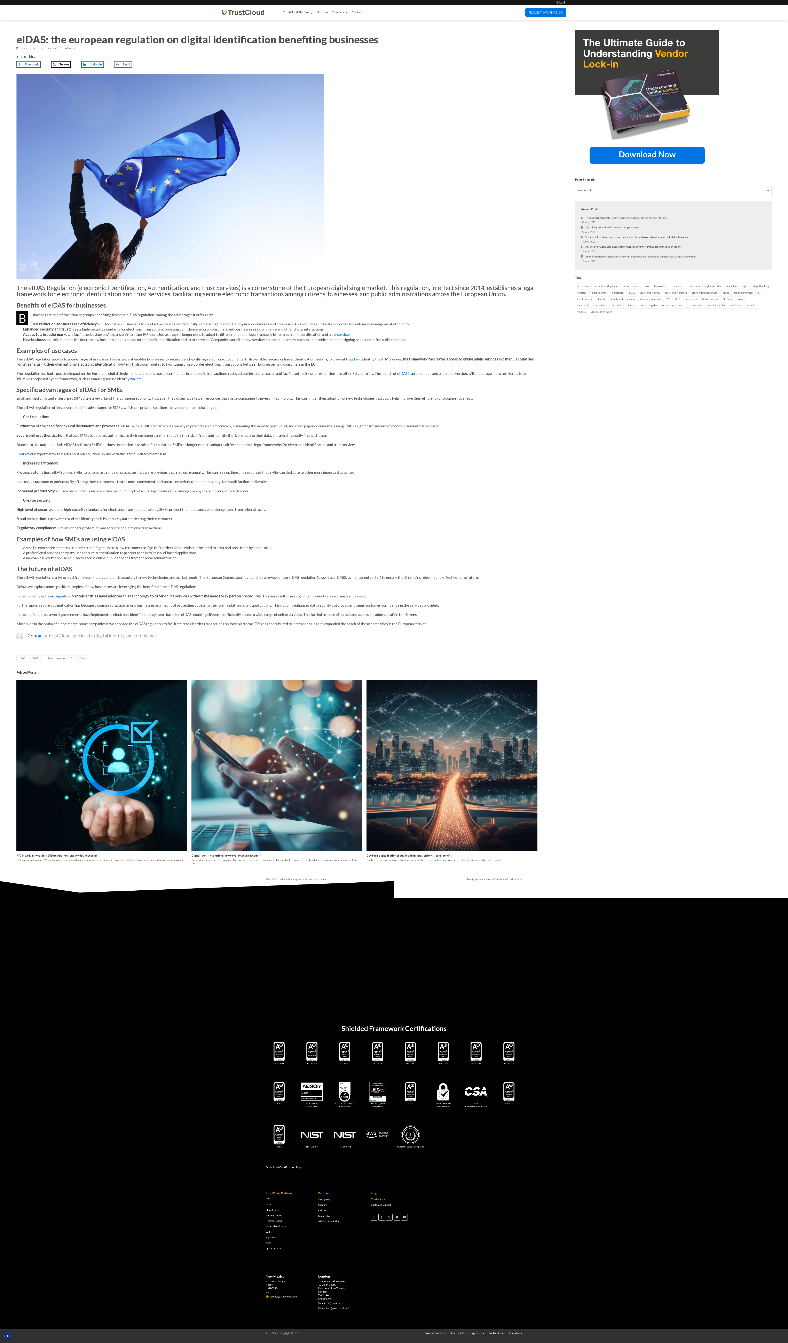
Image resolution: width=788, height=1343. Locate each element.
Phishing (727, 299)
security (616, 305)
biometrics (660, 286)
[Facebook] (381, 1217)
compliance (694, 286)
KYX (268, 1198)
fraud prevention (743, 292)
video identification (601, 311)
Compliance (515, 1333)
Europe (83, 658)
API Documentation (329, 1221)
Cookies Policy (497, 1333)
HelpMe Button (274, 1220)
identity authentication (622, 299)
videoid (751, 305)
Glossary (70, 48)
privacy (741, 299)
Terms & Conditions (436, 1333)
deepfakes (731, 286)
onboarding (691, 299)
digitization (618, 292)
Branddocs (677, 286)
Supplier (652, 305)
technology (668, 305)
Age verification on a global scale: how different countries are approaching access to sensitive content (640, 256)
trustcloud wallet (716, 305)
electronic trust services (705, 292)
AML (587, 286)
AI (578, 286)
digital (745, 286)
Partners (323, 12)
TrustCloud (695, 305)
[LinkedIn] (374, 1217)
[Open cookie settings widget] (7, 1336)
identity (601, 299)
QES (268, 1243)
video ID (581, 311)
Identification (273, 1209)
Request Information (545, 12)
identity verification (650, 299)
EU (72, 658)
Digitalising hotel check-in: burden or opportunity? (612, 227)
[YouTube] (404, 1217)
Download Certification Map (284, 1167)
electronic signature (55, 658)
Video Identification (276, 1226)
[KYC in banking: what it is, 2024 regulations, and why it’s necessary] (101, 765)
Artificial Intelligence (605, 286)
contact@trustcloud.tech (336, 933)
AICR (268, 1204)
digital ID (581, 292)
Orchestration (710, 299)
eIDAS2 (34, 658)
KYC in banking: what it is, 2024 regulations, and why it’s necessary (56, 855)
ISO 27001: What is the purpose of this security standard (297, 879)
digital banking (761, 286)
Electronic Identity (650, 292)
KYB (668, 299)
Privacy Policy (458, 1333)
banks (646, 286)
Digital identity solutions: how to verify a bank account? (226, 855)
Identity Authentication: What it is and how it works (493, 879)
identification (584, 299)
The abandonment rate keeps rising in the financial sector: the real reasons (626, 217)
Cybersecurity (713, 286)
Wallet (269, 1231)
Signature (271, 1237)
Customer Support (381, 1204)
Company (338, 12)
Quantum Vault (274, 1248)
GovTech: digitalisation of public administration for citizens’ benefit (409, 855)
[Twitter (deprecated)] (389, 1217)
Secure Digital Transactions (592, 305)
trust (682, 305)
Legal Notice (477, 1333)
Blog (374, 1193)
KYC (677, 299)
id (758, 292)
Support (322, 1204)
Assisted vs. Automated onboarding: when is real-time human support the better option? (633, 246)
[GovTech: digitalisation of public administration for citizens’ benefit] (452, 765)
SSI (642, 305)
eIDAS (21, 658)
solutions (630, 305)
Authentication (630, 286)
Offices (322, 1210)
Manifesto (324, 1215)
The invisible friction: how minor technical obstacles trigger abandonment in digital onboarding (636, 237)
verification (736, 305)
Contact (357, 12)
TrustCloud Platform (296, 12)
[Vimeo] (397, 1217)
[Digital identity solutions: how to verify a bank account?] (276, 765)
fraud (726, 292)
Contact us (378, 1199)
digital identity (599, 292)
